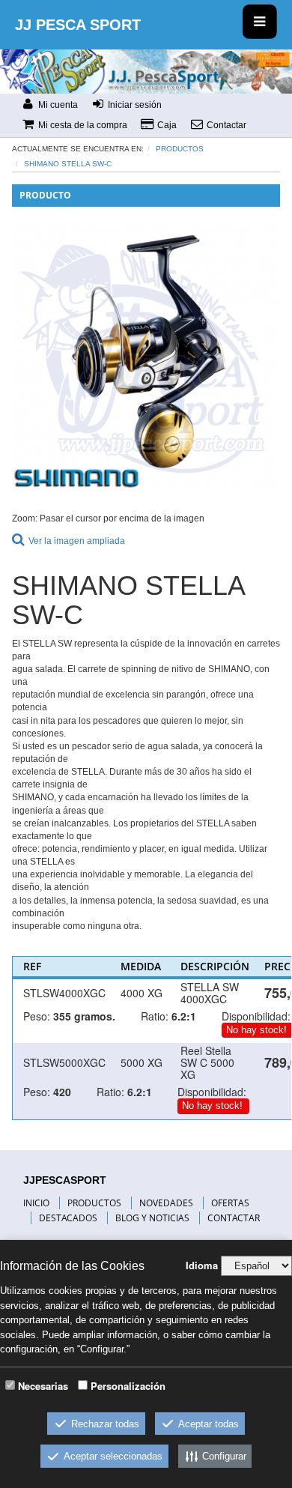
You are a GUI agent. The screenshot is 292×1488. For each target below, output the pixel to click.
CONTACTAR (233, 1218)
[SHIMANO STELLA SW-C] (146, 356)
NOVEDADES (166, 1203)
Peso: (36, 1016)
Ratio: (154, 1016)
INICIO (36, 1203)
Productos (180, 149)
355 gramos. (84, 1016)
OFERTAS (230, 1203)
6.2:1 (183, 1016)
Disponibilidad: (256, 1016)
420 (62, 1092)
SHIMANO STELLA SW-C (68, 164)
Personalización (128, 1386)
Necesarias (43, 1386)
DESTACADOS (68, 1218)
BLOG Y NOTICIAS (152, 1218)
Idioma (202, 1265)
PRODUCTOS (94, 1203)
